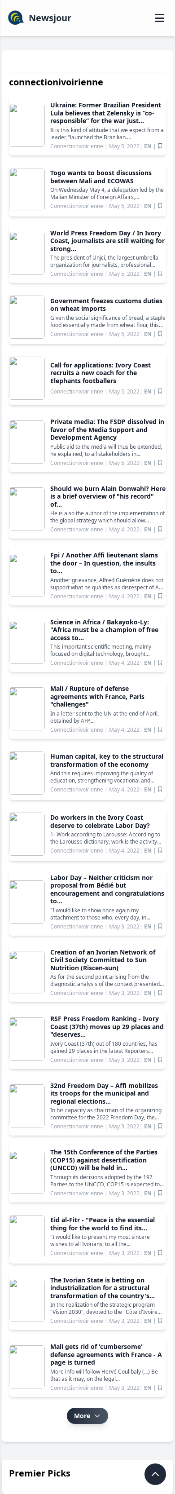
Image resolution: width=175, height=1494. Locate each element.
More (82, 1415)
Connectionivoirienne (77, 146)
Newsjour (50, 18)
